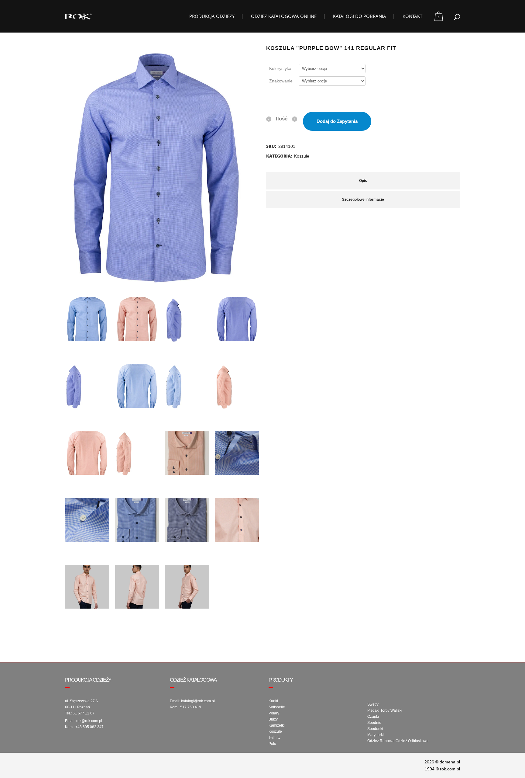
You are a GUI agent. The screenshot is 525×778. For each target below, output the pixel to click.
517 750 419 (190, 707)
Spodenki (375, 729)
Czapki (373, 716)
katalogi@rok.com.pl (198, 701)
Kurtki (273, 701)
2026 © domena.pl (442, 761)
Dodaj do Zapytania (337, 121)
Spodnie (374, 723)
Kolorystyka (280, 68)
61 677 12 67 (83, 713)
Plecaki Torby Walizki (384, 710)
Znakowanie (281, 80)
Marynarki (375, 735)
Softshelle (277, 707)
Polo (272, 744)
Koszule (301, 156)
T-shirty (274, 737)
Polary (274, 713)
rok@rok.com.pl (89, 721)
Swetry (373, 704)
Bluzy (273, 719)
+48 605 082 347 (89, 727)
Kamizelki (277, 725)
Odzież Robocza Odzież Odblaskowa (398, 741)
